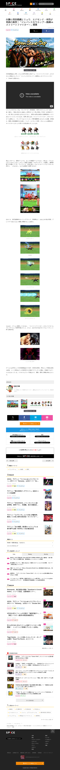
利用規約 (40, 752)
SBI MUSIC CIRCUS (46, 712)
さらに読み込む (30, 700)
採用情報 (34, 752)
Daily (14, 554)
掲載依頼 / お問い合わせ (25, 752)
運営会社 (9, 752)
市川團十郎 (19, 709)
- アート (33, 745)
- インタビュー (48, 739)
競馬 (28, 469)
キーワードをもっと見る (46, 719)
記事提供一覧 (15, 752)
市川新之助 (28, 709)
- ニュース (47, 737)
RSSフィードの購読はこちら (30, 423)
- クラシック (33, 741)
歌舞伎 (10, 709)
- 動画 (46, 735)
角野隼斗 (38, 715)
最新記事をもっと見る (46, 648)
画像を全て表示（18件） (30, 70)
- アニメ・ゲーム (34, 743)
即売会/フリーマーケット (26, 715)
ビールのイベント (13, 712)
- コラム (46, 743)
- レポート (47, 741)
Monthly (46, 554)
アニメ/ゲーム (12, 469)
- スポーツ (33, 747)
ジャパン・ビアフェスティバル (29, 712)
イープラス (9, 723)
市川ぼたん (37, 709)
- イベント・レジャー (35, 739)
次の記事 (48, 460)
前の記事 (12, 460)
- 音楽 (32, 735)
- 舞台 (32, 737)
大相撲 (21, 469)
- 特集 (46, 745)
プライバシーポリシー (48, 752)
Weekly (30, 554)
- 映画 (32, 749)
